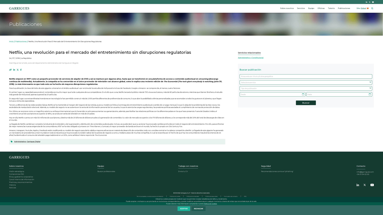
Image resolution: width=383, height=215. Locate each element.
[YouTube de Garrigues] (373, 2)
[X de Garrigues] (369, 2)
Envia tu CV (183, 171)
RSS (245, 196)
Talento (331, 8)
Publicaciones (344, 8)
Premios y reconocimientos (20, 182)
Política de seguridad (211, 196)
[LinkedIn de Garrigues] (366, 2)
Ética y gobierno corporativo (21, 177)
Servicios (301, 8)
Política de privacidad (193, 196)
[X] (18, 70)
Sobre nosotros (287, 8)
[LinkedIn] (14, 70)
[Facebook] (21, 70)
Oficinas (321, 8)
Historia (12, 185)
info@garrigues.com (365, 172)
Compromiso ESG (16, 174)
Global (363, 8)
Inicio (11, 42)
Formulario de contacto (231, 196)
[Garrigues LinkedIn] (358, 184)
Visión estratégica (16, 171)
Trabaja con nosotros (188, 166)
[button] (10, 70)
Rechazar (198, 209)
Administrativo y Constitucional (250, 58)
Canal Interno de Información (21, 179)
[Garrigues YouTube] (372, 184)
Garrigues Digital (33, 142)
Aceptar (184, 209)
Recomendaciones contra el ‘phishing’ (277, 171)
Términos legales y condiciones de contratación (150, 196)
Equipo (311, 8)
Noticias (12, 188)
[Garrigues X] (364, 184)
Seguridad (266, 166)
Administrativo (20, 142)
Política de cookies (175, 196)
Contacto (361, 166)
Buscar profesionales (106, 171)
